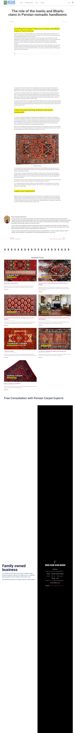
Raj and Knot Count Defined (11, 283)
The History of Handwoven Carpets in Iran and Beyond (52, 351)
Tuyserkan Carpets (9, 351)
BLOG (37, 2)
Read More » (6, 289)
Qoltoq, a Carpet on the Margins (12, 383)
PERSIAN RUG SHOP (29, 2)
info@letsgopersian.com (57, 585)
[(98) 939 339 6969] (55, 562)
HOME (21, 2)
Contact (43, 2)
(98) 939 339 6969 (55, 565)
